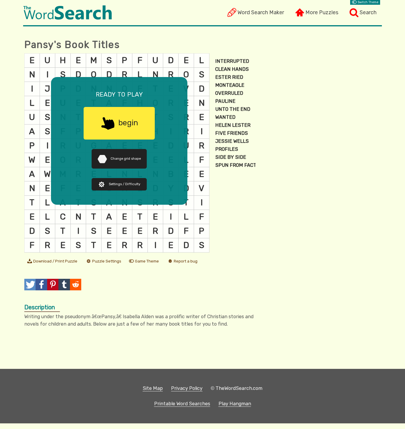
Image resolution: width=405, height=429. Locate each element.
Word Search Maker (260, 12)
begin (128, 122)
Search (368, 12)
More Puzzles (321, 12)
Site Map (153, 388)
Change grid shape (126, 159)
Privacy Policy (187, 388)
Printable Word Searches (182, 403)
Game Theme (147, 261)
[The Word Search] (67, 18)
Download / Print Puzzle (55, 261)
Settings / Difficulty (124, 184)
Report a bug (185, 261)
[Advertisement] (321, 97)
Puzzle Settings (106, 261)
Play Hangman (235, 403)
